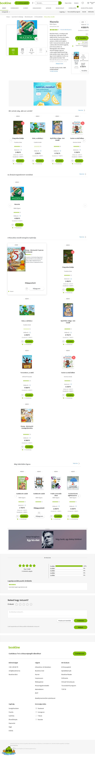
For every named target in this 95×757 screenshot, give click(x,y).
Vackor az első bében (77, 138)
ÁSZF (36, 693)
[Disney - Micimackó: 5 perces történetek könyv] (16, 259)
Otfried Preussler (27, 376)
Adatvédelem (39, 689)
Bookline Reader (66, 674)
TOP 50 (63, 689)
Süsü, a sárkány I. (37, 138)
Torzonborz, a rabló (27, 372)
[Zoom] (36, 39)
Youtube (40, 719)
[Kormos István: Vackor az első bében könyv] (77, 127)
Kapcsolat (12, 723)
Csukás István (37, 142)
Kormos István (77, 142)
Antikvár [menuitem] (48, 8)
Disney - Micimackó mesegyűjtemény (27, 427)
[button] (46, 51)
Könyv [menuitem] (4, 8)
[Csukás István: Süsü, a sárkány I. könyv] (37, 127)
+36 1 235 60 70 (13, 667)
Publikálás (80, 621)
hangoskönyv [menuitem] (37, 8)
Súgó (10, 727)
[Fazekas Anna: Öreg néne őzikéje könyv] (18, 127)
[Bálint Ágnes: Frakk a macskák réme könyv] (56, 483)
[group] (13, 51)
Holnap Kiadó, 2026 (54, 26)
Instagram (41, 712)
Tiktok (40, 716)
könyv (18, 116)
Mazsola (17, 204)
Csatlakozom (79, 653)
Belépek (76, 3)
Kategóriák (5, 12)
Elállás (11, 731)
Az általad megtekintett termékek (20, 175)
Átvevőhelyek (13, 719)
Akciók (84, 12)
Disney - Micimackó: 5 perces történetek (34, 251)
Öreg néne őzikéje (18, 138)
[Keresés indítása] (60, 3)
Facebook (41, 708)
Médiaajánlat (39, 682)
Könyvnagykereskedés (42, 685)
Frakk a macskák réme (56, 494)
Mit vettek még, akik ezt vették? (21, 111)
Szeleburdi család (22, 494)
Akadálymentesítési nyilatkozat (45, 698)
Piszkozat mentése (64, 621)
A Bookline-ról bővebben (43, 667)
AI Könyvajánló (23, 3)
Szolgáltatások (14, 708)
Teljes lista (80, 110)
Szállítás (11, 716)
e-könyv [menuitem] (25, 8)
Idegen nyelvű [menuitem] (60, 8)
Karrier (37, 674)
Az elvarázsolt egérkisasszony (73, 494)
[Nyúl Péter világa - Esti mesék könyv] (57, 127)
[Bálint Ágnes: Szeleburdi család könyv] (22, 483)
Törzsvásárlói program (74, 12)
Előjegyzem (36, 288)
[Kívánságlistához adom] (87, 34)
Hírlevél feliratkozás (67, 682)
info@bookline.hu (14, 671)
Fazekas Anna (18, 142)
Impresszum (39, 678)
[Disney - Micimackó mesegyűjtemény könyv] (27, 415)
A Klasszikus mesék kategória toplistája (22, 238)
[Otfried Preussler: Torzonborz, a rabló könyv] (27, 361)
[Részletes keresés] (32, 3)
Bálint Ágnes (17, 208)
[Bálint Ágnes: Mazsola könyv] (27, 30)
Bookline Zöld (39, 671)
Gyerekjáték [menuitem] (73, 7)
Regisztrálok (68, 3)
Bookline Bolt (13, 674)
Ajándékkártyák (66, 671)
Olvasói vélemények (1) (65, 29)
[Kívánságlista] (83, 3)
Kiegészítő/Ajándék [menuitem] (87, 8)
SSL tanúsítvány (14, 745)
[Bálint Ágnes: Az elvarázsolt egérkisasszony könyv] (73, 483)
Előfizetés (91, 12)
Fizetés (11, 712)
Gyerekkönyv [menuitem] (15, 8)
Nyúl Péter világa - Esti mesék (57, 139)
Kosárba (83, 38)
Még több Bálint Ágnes (22, 464)
